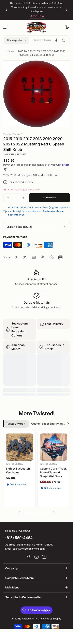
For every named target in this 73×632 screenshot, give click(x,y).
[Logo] (36, 27)
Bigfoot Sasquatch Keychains (18, 470)
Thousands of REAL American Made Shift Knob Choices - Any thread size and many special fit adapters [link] (36, 7)
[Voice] (57, 40)
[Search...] (63, 40)
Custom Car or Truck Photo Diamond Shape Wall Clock (53, 472)
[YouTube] (44, 556)
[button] (67, 27)
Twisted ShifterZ (30, 618)
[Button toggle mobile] (5, 27)
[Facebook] (28, 556)
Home (11, 51)
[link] (15, 257)
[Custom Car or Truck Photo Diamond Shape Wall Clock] (53, 447)
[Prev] (6, 9)
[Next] (66, 9)
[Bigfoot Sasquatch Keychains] (19, 447)
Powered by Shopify (50, 618)
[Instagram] (36, 556)
